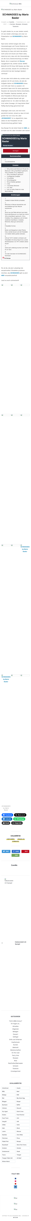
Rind (15, 1060)
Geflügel (15, 1037)
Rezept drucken (8, 145)
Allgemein (15, 1029)
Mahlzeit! (15, 1047)
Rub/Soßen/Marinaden (15, 1063)
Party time (15, 1055)
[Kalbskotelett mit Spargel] (9, 943)
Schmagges (15, 841)
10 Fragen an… (15, 1023)
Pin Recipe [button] (7, 258)
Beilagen (15, 1031)
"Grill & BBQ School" (15, 1021)
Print (16, 855)
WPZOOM (15, 1217)
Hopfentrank (15, 1042)
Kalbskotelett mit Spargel (20, 943)
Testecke (15, 26)
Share (17, 851)
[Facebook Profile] (19, 865)
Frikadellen (21, 839)
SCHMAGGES (17, 36)
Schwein (24, 24)
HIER (25, 128)
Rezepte (18, 24)
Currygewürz (11, 839)
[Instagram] (21, 865)
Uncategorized (15, 1071)
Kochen (12, 24)
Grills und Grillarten (15, 1039)
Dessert (15, 1034)
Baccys (22, 61)
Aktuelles (16, 1026)
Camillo (11, 22)
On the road (15, 1053)
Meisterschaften (15, 1050)
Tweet (7, 851)
